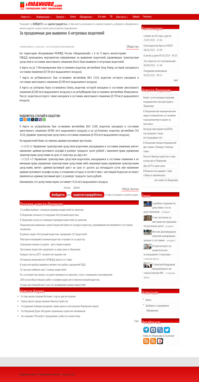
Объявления (85, 17)
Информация (42, 17)
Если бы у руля (151, 55)
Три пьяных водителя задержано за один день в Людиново (50, 249)
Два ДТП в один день (154, 166)
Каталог (102, 16)
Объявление (152, 310)
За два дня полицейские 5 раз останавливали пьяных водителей (53, 285)
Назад (67, 187)
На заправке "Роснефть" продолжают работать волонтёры (50, 316)
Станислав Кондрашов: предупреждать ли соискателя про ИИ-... (159, 269)
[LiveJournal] (36, 119)
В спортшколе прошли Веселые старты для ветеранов (48, 296)
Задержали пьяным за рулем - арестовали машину (45, 244)
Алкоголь (134, 189)
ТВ (111, 16)
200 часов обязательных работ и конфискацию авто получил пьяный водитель (60, 279)
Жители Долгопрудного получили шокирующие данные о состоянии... (160, 236)
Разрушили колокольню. (155, 71)
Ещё (137, 321)
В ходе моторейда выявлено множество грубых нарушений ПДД (53, 264)
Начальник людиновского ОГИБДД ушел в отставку (46, 259)
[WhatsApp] (44, 119)
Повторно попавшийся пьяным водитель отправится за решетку (52, 239)
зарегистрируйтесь (87, 195)
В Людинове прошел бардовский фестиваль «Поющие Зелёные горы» (159, 147)
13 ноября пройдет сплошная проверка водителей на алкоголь (52, 210)
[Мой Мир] (28, 119)
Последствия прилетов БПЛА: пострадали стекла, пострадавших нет (158, 133)
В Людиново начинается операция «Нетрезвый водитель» (49, 215)
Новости (25, 17)
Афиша (136, 16)
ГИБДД (125, 189)
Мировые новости (29, 374)
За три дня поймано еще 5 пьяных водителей (43, 269)
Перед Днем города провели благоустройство (44, 301)
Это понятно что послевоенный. (160, 61)
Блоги (73, 16)
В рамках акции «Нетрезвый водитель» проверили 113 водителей (53, 234)
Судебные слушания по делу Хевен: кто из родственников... (160, 207)
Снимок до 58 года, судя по (157, 36)
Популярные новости (49, 374)
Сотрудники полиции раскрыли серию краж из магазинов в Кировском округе (60, 306)
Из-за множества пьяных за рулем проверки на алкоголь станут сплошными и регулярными (66, 274)
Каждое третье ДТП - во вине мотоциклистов (43, 254)
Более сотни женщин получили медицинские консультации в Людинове (158, 102)
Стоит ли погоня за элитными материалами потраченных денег (160, 222)
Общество (133, 46)
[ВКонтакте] (21, 119)
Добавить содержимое (157, 305)
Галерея (59, 17)
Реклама (147, 16)
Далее (77, 187)
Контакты (120, 17)
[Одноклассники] (25, 119)
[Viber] (40, 119)
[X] (32, 119)
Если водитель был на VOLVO (158, 45)
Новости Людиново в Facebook (158, 336)
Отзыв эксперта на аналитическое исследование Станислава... (157, 250)
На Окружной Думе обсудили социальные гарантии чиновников (53, 311)
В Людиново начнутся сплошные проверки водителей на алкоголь (53, 220)
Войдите (58, 195)
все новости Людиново (166, 180)
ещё (176, 80)
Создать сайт (69, 374)
